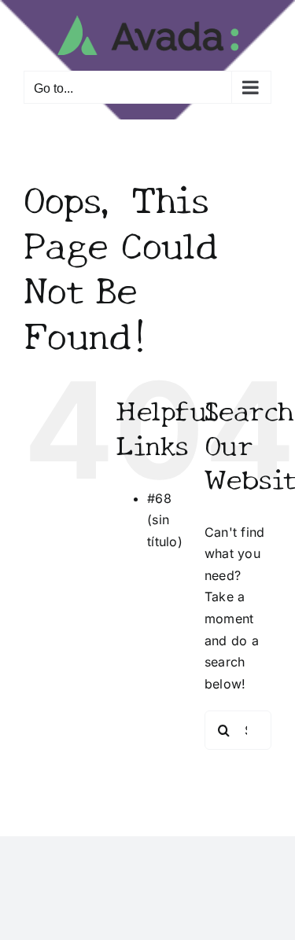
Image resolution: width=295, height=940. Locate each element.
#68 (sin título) (165, 519)
